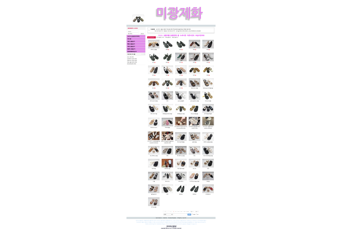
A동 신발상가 (131, 41)
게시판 (129, 39)
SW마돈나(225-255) (132, 60)
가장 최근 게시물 (131, 54)
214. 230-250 (130, 57)
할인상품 (175, 37)
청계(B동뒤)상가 (132, 51)
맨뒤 (196, 211)
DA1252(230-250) (131, 64)
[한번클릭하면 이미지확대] (154, 48)
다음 (191, 211)
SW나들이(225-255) (132, 62)
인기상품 (160, 37)
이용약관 (165, 217)
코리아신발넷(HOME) (133, 36)
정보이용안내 (159, 217)
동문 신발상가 (131, 49)
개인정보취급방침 (172, 217)
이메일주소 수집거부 (181, 217)
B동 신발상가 (131, 44)
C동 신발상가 (131, 46)
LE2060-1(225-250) (132, 58)
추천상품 (168, 37)
